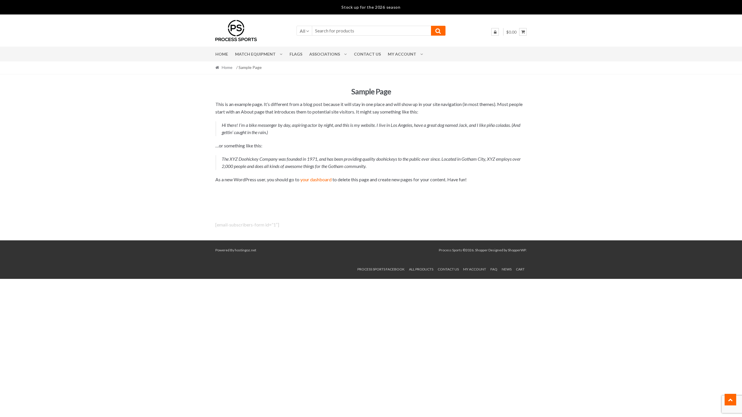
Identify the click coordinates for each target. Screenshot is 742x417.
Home (221, 54)
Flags (296, 54)
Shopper (481, 250)
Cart (520, 269)
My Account (402, 54)
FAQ (493, 269)
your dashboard (316, 179)
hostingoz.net (245, 250)
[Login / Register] (495, 32)
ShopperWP (517, 250)
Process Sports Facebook (381, 269)
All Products (421, 269)
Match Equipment (255, 54)
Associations (324, 54)
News (507, 269)
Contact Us (367, 54)
